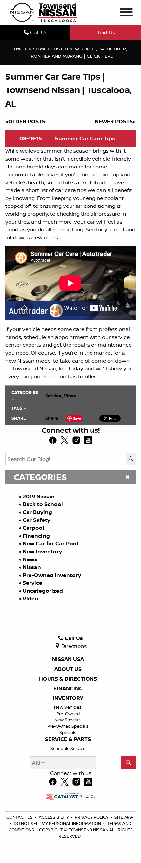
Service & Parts (68, 739)
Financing (36, 535)
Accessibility (54, 817)
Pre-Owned (68, 713)
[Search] (131, 459)
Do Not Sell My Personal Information (58, 823)
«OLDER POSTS (25, 121)
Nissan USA (68, 659)
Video (30, 598)
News (30, 559)
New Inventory (42, 551)
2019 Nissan (39, 496)
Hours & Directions (68, 679)
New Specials (68, 720)
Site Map (123, 817)
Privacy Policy (92, 817)
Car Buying (37, 512)
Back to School (43, 504)
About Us (68, 669)
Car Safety (36, 519)
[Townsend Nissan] (43, 11)
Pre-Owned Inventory (52, 575)
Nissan (32, 567)
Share (51, 418)
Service (32, 582)
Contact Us (20, 817)
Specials (67, 732)
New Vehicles (68, 707)
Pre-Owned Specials (68, 726)
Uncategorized (43, 590)
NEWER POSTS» (115, 121)
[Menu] (126, 13)
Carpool (33, 527)
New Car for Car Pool (50, 543)
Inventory (68, 698)
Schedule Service (68, 748)
